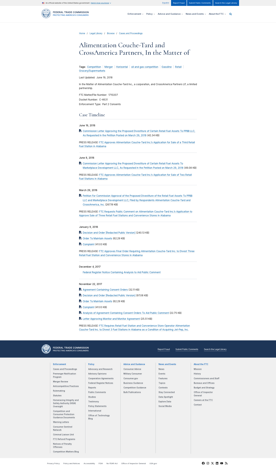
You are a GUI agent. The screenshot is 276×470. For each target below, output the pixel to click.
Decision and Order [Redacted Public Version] (109, 232)
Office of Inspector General (133, 463)
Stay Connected (167, 392)
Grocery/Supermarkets (92, 70)
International (94, 411)
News (161, 369)
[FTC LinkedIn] (217, 463)
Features (163, 378)
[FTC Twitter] (212, 463)
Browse (111, 33)
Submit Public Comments (200, 3)
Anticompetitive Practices (66, 386)
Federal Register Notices (100, 383)
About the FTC (201, 364)
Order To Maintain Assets (97, 238)
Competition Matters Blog (66, 451)
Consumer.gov (130, 378)
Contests (163, 387)
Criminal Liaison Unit (63, 434)
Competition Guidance (134, 387)
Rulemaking (59, 391)
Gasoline (167, 66)
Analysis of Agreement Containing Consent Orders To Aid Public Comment (126, 313)
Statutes (57, 395)
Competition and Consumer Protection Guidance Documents (64, 414)
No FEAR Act (112, 463)
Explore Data (165, 401)
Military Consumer (132, 374)
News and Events (167, 364)
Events (162, 374)
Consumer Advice (132, 369)
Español (165, 3)
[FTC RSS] (226, 463)
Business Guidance (133, 383)
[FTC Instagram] (207, 463)
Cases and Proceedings (131, 33)
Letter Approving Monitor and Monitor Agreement (111, 318)
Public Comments (97, 392)
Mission (198, 369)
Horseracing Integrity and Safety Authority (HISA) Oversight (66, 403)
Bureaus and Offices (204, 383)
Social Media (165, 406)
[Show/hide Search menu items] (230, 14)
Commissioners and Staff (206, 378)
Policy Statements (97, 406)
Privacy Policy (53, 463)
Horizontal (122, 66)
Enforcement (59, 364)
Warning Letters (61, 422)
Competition (94, 66)
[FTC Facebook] (203, 463)
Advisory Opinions (97, 374)
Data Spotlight (166, 397)
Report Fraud (179, 3)
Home (82, 33)
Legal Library (96, 33)
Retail (178, 66)
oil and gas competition (144, 66)
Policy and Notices (71, 463)
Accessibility (89, 463)
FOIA (101, 463)
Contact (198, 405)
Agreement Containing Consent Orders (105, 289)
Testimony (93, 401)
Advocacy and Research (100, 369)
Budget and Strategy (204, 387)
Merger (109, 66)
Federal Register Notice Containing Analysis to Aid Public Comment (122, 272)
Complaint (88, 244)
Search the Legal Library (226, 3)
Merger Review (60, 381)
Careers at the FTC (203, 400)
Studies (92, 397)
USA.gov (153, 463)
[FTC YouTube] (221, 463)
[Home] (66, 16)
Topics (162, 383)
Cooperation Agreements (101, 378)
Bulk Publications (132, 392)
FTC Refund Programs (64, 439)
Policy (91, 364)
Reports (92, 387)
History (197, 374)
